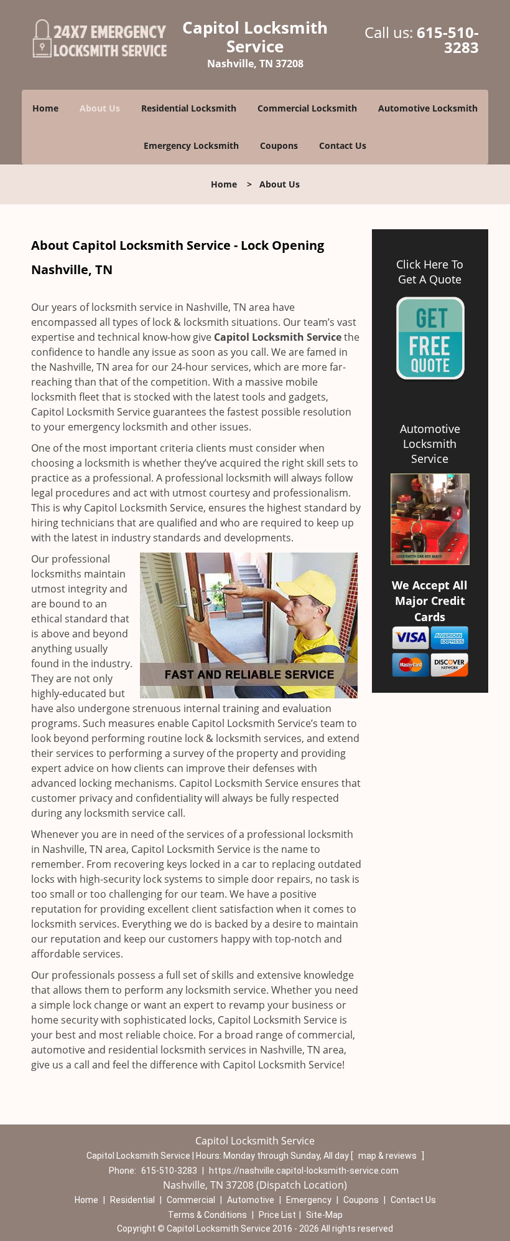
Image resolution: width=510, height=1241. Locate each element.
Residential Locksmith (188, 108)
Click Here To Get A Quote (429, 272)
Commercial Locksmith (307, 108)
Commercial (191, 1200)
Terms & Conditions (207, 1215)
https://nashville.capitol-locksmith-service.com (304, 1171)
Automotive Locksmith (428, 108)
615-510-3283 (448, 39)
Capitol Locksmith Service (277, 337)
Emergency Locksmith (191, 145)
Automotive (250, 1200)
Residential (132, 1200)
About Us (100, 108)
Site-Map (324, 1215)
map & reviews (388, 1156)
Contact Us (342, 145)
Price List (277, 1215)
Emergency (309, 1200)
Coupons (279, 145)
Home (45, 108)
